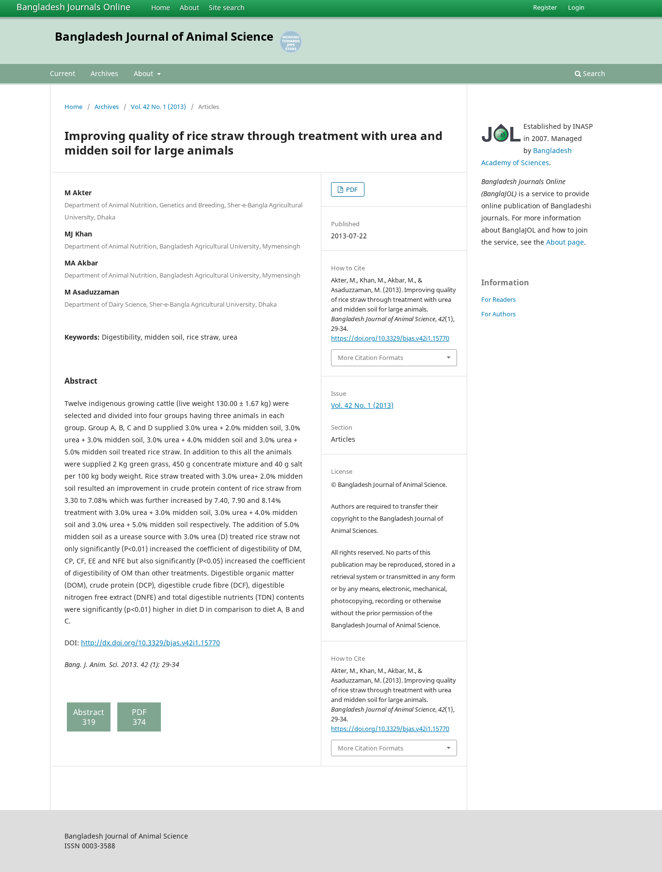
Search (593, 73)
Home (160, 7)
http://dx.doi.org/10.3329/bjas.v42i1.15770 (150, 642)
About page (565, 242)
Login (576, 7)
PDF (351, 189)
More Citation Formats (370, 357)
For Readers (498, 299)
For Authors (498, 314)
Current (62, 73)
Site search (227, 7)
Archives (104, 73)
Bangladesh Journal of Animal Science (164, 36)
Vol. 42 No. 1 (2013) (158, 106)
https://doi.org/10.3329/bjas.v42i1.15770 (390, 338)
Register (545, 7)
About (189, 7)
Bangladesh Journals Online (73, 7)
